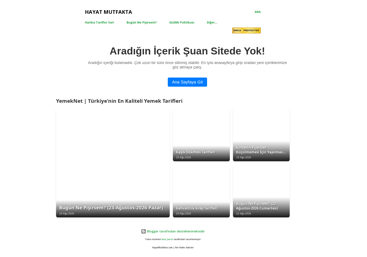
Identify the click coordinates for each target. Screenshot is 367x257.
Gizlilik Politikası (181, 22)
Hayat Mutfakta (108, 11)
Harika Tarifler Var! (99, 22)
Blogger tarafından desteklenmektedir (175, 231)
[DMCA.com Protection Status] (246, 31)
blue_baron (167, 239)
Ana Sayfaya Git (187, 82)
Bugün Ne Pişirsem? (142, 22)
